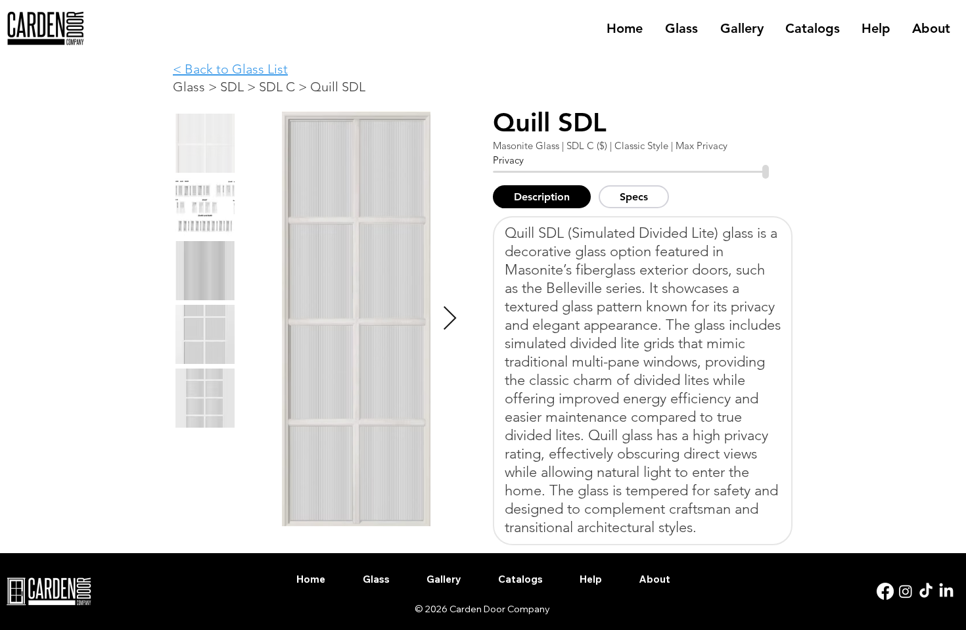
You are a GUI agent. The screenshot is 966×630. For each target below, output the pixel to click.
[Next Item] (449, 319)
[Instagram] (905, 591)
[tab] (542, 196)
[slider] (766, 172)
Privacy (508, 160)
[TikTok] (925, 591)
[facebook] (885, 591)
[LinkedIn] (946, 591)
